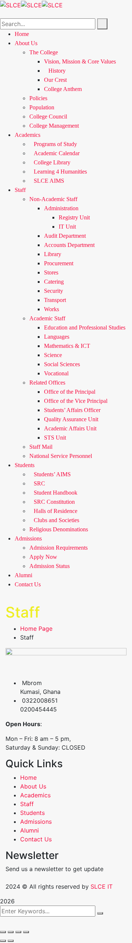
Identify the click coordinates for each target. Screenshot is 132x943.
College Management (54, 126)
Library (52, 254)
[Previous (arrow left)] (3, 941)
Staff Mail (40, 447)
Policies (38, 98)
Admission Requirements (58, 548)
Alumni (23, 575)
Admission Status (49, 566)
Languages (56, 337)
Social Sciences (62, 364)
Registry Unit (74, 217)
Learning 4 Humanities (60, 171)
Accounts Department (69, 245)
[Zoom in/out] (3, 932)
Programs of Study (55, 144)
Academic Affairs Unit (70, 428)
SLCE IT (102, 886)
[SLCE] (10, 4)
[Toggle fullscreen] (11, 932)
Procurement (58, 263)
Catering (54, 281)
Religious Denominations (58, 529)
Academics (27, 135)
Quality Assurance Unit (71, 419)
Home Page (36, 628)
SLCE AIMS (49, 181)
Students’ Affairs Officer (72, 410)
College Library (52, 162)
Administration (61, 208)
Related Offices (47, 382)
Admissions (28, 538)
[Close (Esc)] (26, 932)
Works (51, 309)
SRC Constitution (54, 502)
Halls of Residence (55, 511)
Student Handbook (55, 492)
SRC (39, 483)
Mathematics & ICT (67, 346)
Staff (20, 190)
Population (41, 107)
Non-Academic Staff (53, 199)
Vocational (56, 373)
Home (28, 777)
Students (24, 465)
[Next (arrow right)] (11, 941)
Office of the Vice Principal (75, 401)
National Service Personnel (60, 456)
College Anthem (63, 89)
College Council (48, 116)
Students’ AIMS (52, 474)
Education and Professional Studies (84, 327)
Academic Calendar (57, 153)
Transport (55, 300)
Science (53, 355)
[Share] (18, 932)
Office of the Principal (69, 392)
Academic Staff (47, 318)
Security (53, 291)
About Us (33, 786)
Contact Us (28, 584)
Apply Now (43, 557)
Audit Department (65, 236)
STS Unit (55, 437)
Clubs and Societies (56, 520)
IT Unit (67, 226)
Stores (51, 272)
